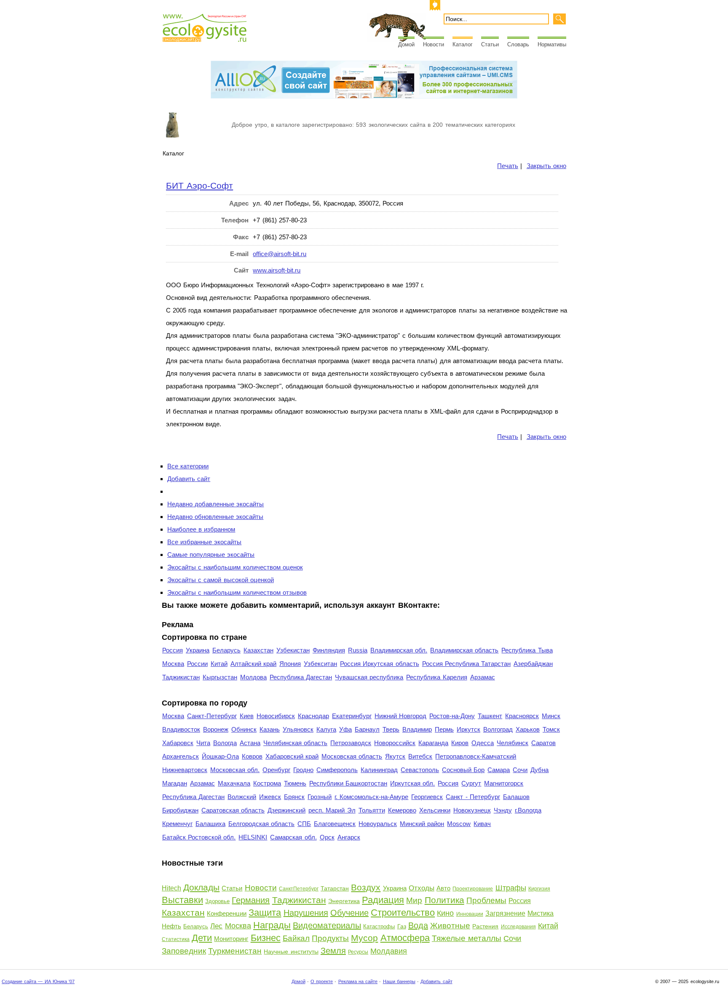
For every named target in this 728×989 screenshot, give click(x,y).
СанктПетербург (298, 889)
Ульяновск (298, 729)
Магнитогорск (503, 783)
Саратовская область (233, 810)
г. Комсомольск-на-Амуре (371, 796)
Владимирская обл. (398, 650)
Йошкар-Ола (220, 756)
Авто (443, 888)
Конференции (226, 913)
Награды (272, 925)
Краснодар (313, 715)
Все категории (188, 466)
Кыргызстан (220, 677)
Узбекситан (320, 663)
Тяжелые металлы (466, 938)
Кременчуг (177, 823)
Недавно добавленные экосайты (215, 504)
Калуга (326, 729)
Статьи (490, 44)
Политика (444, 900)
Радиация (383, 900)
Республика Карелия (436, 677)
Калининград (379, 769)
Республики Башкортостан (348, 783)
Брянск (294, 796)
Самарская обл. (293, 837)
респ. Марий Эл (331, 810)
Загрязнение (505, 913)
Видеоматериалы (327, 925)
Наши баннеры (399, 981)
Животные (450, 925)
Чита (203, 742)
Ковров (252, 756)
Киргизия (539, 889)
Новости (433, 44)
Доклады (201, 887)
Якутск (395, 756)
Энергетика (344, 901)
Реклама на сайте (357, 981)
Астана (250, 742)
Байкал (296, 938)
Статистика (176, 939)
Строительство (403, 912)
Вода (418, 925)
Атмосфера (405, 938)
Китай (219, 663)
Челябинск (512, 742)
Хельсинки (434, 810)
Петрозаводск (350, 742)
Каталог (462, 44)
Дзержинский (286, 810)
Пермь (444, 729)
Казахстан (258, 650)
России (197, 663)
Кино (445, 913)
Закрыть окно (546, 165)
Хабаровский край (291, 756)
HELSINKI (252, 837)
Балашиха (210, 823)
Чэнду (503, 810)
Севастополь (420, 769)
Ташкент (490, 715)
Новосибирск (276, 715)
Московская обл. (235, 769)
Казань (270, 729)
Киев (247, 715)
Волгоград (498, 729)
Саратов (543, 742)
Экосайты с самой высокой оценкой (220, 579)
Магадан (174, 783)
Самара (498, 769)
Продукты (330, 938)
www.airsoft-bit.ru (276, 270)
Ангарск (348, 837)
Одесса (482, 742)
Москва (173, 663)
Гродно (303, 769)
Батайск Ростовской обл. (199, 837)
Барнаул (367, 729)
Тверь (391, 729)
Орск (327, 837)
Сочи (520, 769)
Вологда (225, 742)
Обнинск (244, 729)
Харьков (528, 729)
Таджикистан (181, 677)
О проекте (321, 981)
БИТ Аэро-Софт (199, 185)
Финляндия (329, 650)
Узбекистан (293, 650)
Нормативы (552, 44)
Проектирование (472, 889)
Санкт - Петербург (473, 796)
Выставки (182, 900)
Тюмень (295, 783)
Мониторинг (231, 938)
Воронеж (215, 729)
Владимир (417, 729)
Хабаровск (177, 742)
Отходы (421, 888)
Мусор (364, 938)
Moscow (459, 823)
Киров (459, 742)
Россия (172, 650)
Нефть (171, 926)
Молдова (253, 677)
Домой (406, 44)
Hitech (171, 888)
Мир (414, 900)
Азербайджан (533, 663)
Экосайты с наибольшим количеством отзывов (237, 592)
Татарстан (335, 888)
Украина (197, 650)
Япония (290, 663)
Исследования (518, 927)
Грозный (320, 796)
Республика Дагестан (301, 677)
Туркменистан (235, 950)
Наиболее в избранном (201, 529)
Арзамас (482, 677)
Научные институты (291, 951)
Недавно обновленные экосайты (215, 516)
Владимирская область (464, 650)
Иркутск (468, 729)
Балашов (516, 796)
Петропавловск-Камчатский (475, 756)
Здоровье (217, 901)
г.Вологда (528, 810)
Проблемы (486, 900)
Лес (216, 926)
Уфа (345, 729)
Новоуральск (378, 823)
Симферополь (337, 769)
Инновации (469, 914)
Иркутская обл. (412, 783)
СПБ (304, 823)
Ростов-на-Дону (452, 715)
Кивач (482, 823)
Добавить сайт (188, 478)
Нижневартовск (184, 769)
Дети (202, 938)
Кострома (267, 783)
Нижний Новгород (400, 715)
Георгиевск (427, 796)
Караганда (433, 742)
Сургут (471, 783)
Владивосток (181, 729)
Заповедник (184, 950)
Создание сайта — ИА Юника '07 (38, 981)
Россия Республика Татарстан (466, 663)
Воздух (365, 887)
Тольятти (372, 810)
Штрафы (510, 888)
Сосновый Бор (463, 769)
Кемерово (402, 810)
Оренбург (276, 769)
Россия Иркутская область (379, 663)
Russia (357, 650)
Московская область (351, 756)
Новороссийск (394, 742)
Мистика (540, 913)
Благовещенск (335, 823)
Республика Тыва (526, 650)
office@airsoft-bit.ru (279, 253)
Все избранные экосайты (204, 541)
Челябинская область (295, 742)
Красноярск (522, 715)
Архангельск (180, 756)
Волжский (242, 796)
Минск (551, 715)
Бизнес (266, 938)
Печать (507, 165)
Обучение (349, 912)
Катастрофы (379, 926)
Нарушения (306, 912)
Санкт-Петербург (212, 715)
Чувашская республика (369, 677)
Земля (333, 950)
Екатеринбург (352, 715)
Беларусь (226, 650)
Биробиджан (180, 810)
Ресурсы (358, 952)
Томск (551, 729)
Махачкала (234, 783)
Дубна (539, 769)
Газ (401, 926)
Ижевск (270, 796)
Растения (485, 926)
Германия (251, 900)
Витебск (420, 756)
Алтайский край (253, 663)
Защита (265, 912)
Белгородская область (261, 823)
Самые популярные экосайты (210, 554)
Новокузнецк (472, 810)
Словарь (518, 44)
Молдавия (388, 951)
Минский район (422, 823)
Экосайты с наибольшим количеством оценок (235, 567)
